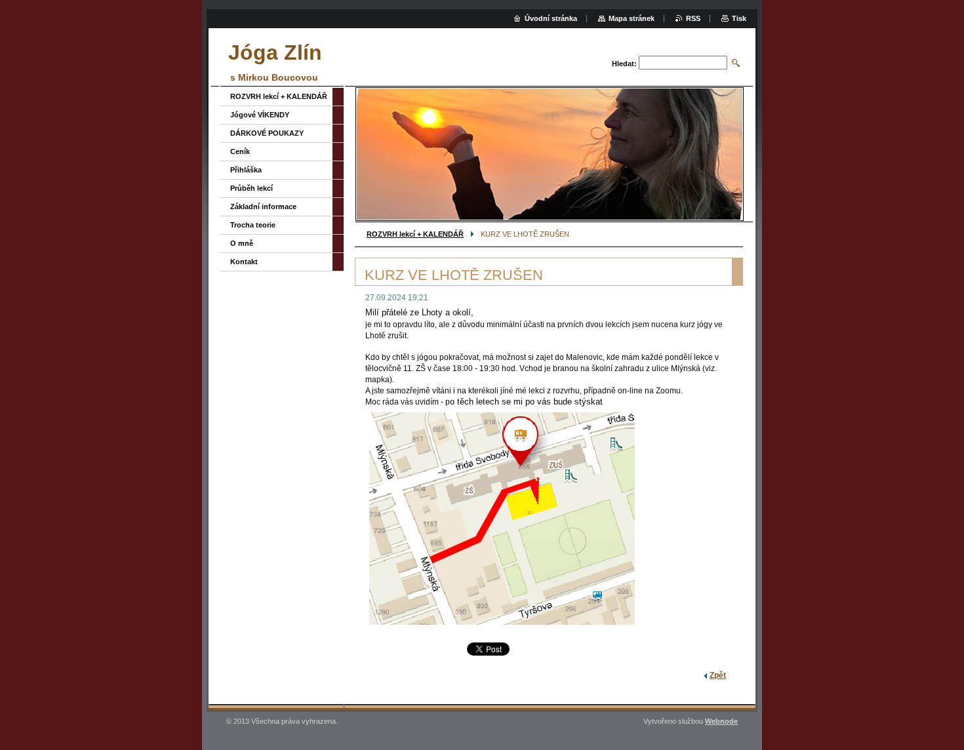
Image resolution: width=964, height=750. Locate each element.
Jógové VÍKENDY (259, 115)
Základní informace (263, 206)
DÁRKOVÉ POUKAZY (267, 133)
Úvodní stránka (551, 18)
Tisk (739, 18)
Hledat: (624, 64)
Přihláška (246, 170)
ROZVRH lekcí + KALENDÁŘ (415, 234)
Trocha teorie (252, 225)
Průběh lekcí (251, 188)
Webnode (721, 721)
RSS (693, 18)
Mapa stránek (631, 18)
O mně (241, 243)
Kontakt (244, 262)
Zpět (718, 675)
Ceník (240, 151)
